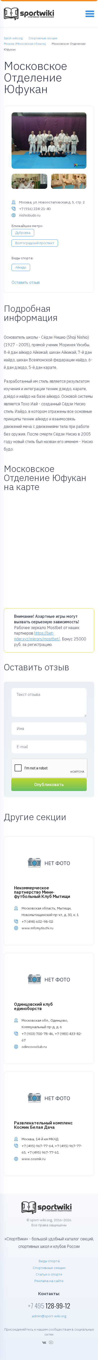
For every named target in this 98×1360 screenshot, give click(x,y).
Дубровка (22, 233)
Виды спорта (49, 1261)
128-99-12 (49, 1305)
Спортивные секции (49, 1267)
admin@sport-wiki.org (49, 1316)
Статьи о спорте (49, 1274)
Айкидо (20, 267)
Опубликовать (49, 784)
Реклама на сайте (49, 1281)
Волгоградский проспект (34, 243)
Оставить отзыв (26, 282)
